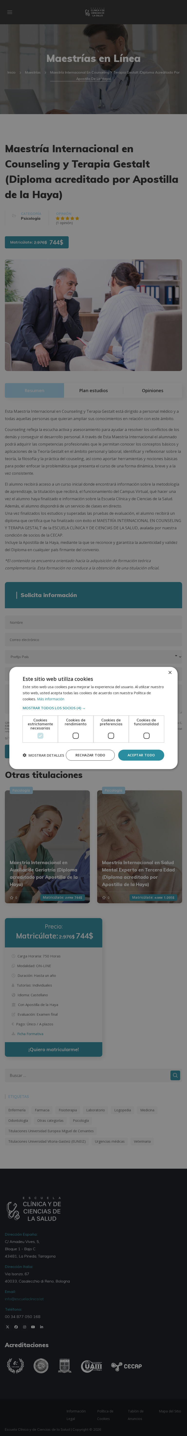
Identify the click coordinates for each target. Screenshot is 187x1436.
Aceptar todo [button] (141, 755)
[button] (93, 707)
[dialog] (93, 718)
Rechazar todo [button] (90, 755)
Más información (50, 698)
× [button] (170, 673)
